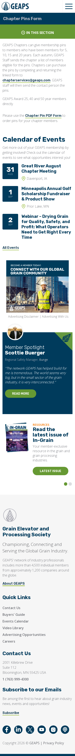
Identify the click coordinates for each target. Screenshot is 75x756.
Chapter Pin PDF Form (43, 116)
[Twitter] (30, 729)
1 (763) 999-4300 (15, 679)
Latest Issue (50, 471)
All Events (10, 248)
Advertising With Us (55, 316)
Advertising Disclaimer (23, 316)
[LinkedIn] (18, 729)
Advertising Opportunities (24, 634)
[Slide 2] (70, 484)
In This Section (40, 32)
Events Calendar (15, 621)
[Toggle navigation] (68, 6)
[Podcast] (65, 729)
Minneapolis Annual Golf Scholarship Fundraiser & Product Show (46, 194)
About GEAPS (13, 583)
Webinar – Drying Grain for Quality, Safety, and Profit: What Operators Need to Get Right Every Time (46, 227)
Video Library (13, 628)
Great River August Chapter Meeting (41, 168)
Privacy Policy (53, 743)
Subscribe (10, 713)
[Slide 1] (65, 484)
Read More (20, 393)
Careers (8, 641)
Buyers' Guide (13, 614)
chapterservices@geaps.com (26, 80)
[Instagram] (53, 729)
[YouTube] (42, 729)
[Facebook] (6, 729)
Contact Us (11, 608)
